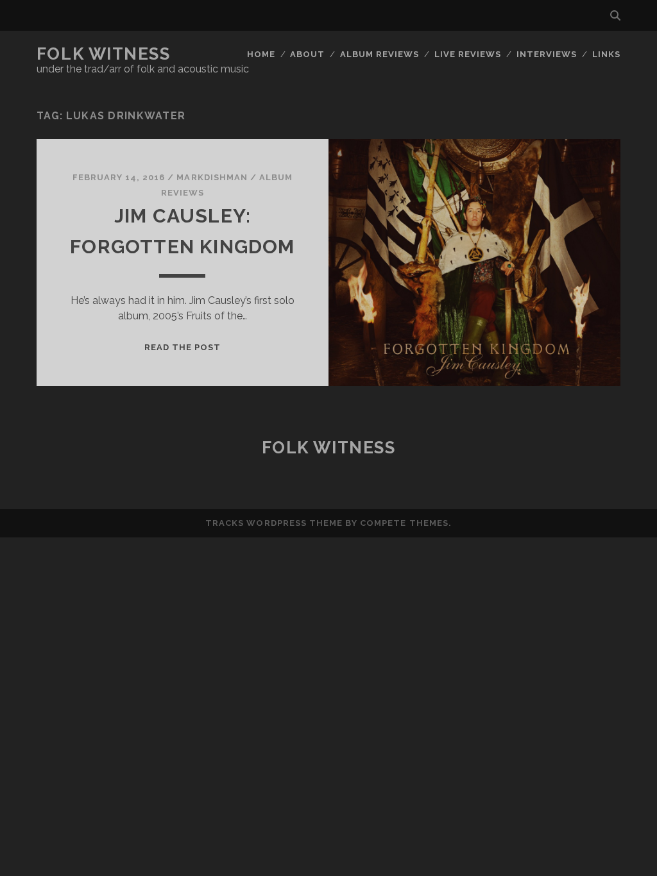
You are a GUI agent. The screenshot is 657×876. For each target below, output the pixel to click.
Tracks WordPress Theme (274, 523)
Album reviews (380, 54)
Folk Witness (104, 53)
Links (606, 54)
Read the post (182, 347)
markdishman (211, 177)
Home (261, 54)
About (307, 54)
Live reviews (468, 54)
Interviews (546, 54)
